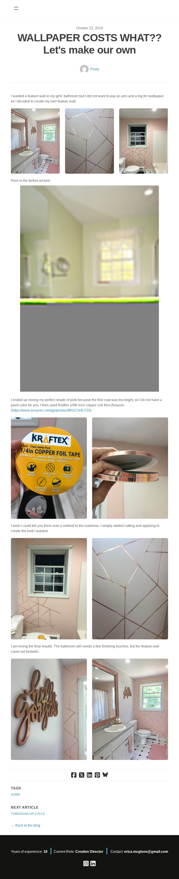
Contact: (139, 851)
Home (15, 794)
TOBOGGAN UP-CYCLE (28, 813)
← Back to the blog (25, 825)
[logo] (95, 8)
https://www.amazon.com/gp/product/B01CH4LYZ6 (51, 410)
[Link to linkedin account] (93, 863)
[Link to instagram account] (86, 863)
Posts (94, 69)
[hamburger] (16, 8)
